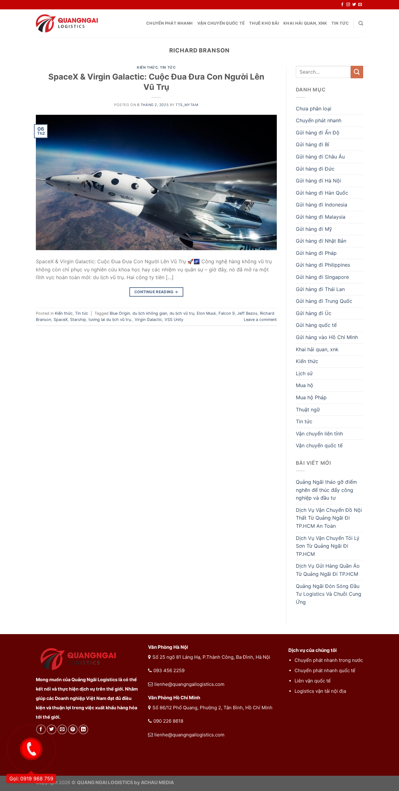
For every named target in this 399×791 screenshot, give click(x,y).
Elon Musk (206, 313)
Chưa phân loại (313, 108)
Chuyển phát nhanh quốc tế (325, 670)
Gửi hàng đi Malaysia (320, 217)
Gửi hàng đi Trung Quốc (324, 301)
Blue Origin (120, 313)
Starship (78, 319)
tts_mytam (186, 105)
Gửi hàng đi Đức (315, 169)
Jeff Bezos (247, 313)
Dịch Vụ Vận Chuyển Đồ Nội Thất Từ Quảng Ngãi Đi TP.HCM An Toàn (329, 518)
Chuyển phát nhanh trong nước (329, 660)
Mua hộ (304, 385)
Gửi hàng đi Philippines (323, 265)
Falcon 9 (227, 313)
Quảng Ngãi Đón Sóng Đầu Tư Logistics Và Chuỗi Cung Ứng (328, 594)
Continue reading (156, 291)
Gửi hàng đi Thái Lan (320, 289)
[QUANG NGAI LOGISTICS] (67, 23)
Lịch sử (304, 373)
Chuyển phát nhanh (169, 23)
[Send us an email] (360, 4)
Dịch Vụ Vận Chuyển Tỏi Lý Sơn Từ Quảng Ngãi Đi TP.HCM (327, 546)
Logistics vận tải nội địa (320, 691)
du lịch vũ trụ (182, 313)
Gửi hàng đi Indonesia (321, 204)
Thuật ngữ (308, 409)
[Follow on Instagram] (348, 4)
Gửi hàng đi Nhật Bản (321, 241)
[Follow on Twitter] (354, 4)
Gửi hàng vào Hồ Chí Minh (327, 337)
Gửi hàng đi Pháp (316, 253)
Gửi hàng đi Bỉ (312, 144)
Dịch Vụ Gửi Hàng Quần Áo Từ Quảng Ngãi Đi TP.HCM (328, 570)
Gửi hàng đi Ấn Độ (317, 132)
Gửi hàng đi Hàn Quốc (322, 193)
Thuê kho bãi (264, 23)
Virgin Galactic (148, 319)
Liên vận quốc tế (313, 681)
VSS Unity (174, 319)
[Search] (360, 23)
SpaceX (61, 319)
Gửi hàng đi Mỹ (314, 229)
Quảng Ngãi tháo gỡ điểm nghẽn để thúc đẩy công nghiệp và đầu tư (326, 490)
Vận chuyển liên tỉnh (319, 433)
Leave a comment (260, 319)
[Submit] (357, 72)
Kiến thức (147, 67)
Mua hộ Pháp (311, 397)
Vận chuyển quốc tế (221, 23)
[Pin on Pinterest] (73, 729)
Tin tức (340, 23)
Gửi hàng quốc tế (316, 325)
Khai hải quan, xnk (305, 23)
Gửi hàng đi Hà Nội (318, 180)
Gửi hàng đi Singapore (322, 277)
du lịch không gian (149, 313)
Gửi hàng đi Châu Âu (320, 156)
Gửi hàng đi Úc (313, 313)
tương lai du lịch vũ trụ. (110, 319)
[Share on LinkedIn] (83, 729)
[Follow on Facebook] (342, 4)
